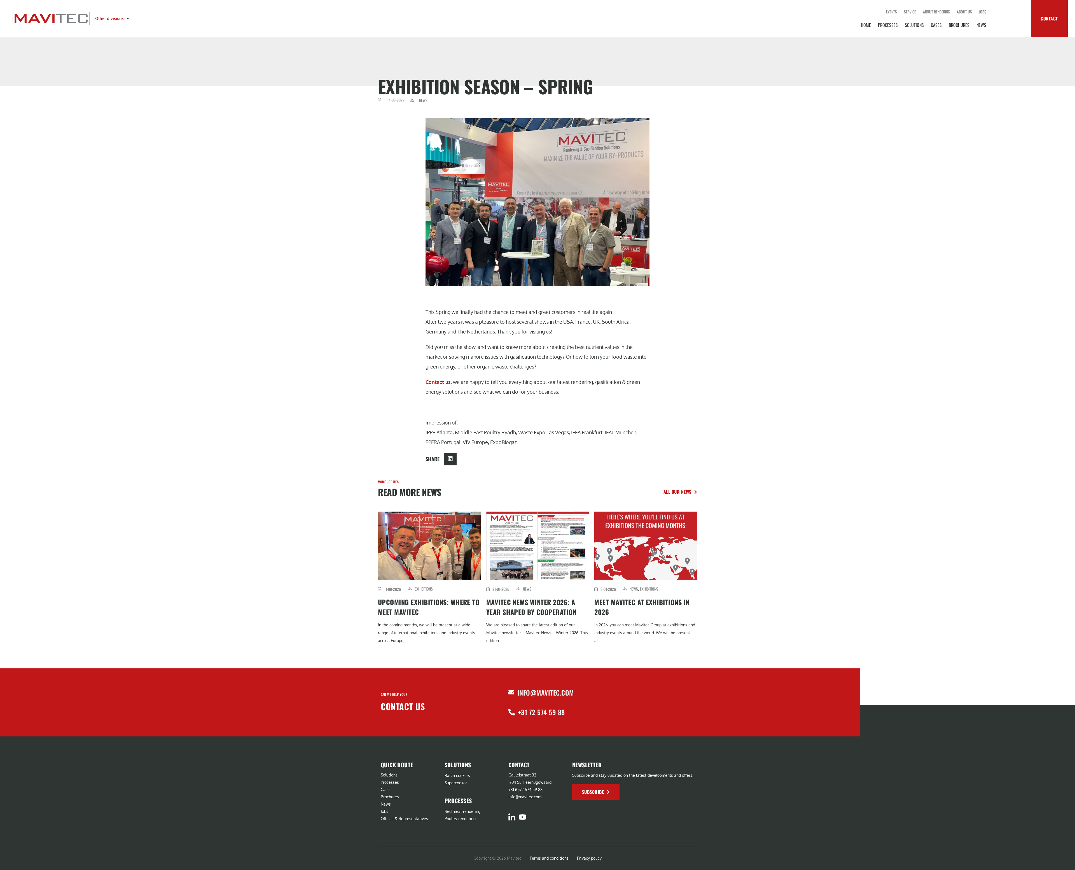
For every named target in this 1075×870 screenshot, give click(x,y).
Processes (888, 25)
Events (891, 12)
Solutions (914, 25)
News (981, 25)
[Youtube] (522, 816)
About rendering (936, 12)
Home (866, 25)
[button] (112, 18)
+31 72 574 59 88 (541, 712)
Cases (936, 25)
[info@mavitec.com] (511, 692)
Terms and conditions (549, 858)
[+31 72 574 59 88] (511, 712)
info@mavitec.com (545, 692)
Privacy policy (589, 858)
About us (964, 12)
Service (910, 12)
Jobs (982, 12)
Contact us (438, 382)
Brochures (959, 25)
